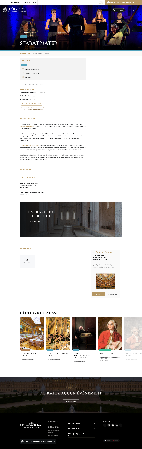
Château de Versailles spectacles (123, 2)
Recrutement (52, 424)
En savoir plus (35, 221)
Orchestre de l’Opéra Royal (30, 145)
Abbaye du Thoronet (32, 73)
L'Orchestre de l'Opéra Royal (31, 103)
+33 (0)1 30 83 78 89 (30, 2)
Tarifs (46, 53)
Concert (23, 36)
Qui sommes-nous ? (53, 435)
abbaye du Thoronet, (27, 126)
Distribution (25, 53)
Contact (50, 432)
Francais (109, 440)
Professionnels (53, 421)
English (116, 440)
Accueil (21, 84)
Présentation (37, 53)
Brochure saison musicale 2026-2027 (53, 427)
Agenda (16, 2)
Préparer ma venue (54, 430)
